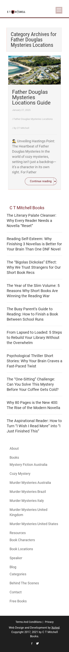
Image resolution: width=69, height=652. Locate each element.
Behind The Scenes (24, 583)
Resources (18, 533)
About (14, 448)
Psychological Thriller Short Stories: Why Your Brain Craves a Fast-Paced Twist (34, 360)
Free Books (18, 601)
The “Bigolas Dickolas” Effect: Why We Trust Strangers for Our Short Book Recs (34, 267)
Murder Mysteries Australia (30, 483)
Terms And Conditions (29, 621)
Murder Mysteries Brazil (28, 492)
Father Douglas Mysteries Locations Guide (31, 97)
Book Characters (22, 540)
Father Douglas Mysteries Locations (33, 119)
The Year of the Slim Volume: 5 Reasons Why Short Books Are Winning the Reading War (33, 290)
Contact (16, 592)
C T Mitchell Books (27, 207)
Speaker (16, 558)
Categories (18, 574)
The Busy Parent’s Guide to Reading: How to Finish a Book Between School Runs (32, 314)
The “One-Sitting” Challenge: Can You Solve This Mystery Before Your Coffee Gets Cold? (32, 384)
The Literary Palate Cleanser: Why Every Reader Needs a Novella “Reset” (31, 220)
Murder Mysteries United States (34, 524)
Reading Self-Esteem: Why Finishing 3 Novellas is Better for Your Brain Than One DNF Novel (34, 243)
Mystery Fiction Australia (28, 465)
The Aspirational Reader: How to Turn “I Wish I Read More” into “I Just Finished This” (34, 425)
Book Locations (21, 549)
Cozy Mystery (20, 474)
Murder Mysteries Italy (27, 501)
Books (14, 457)
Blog (13, 567)
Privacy (49, 621)
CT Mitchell (23, 128)
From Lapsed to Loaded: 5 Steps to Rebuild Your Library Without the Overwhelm (34, 337)
